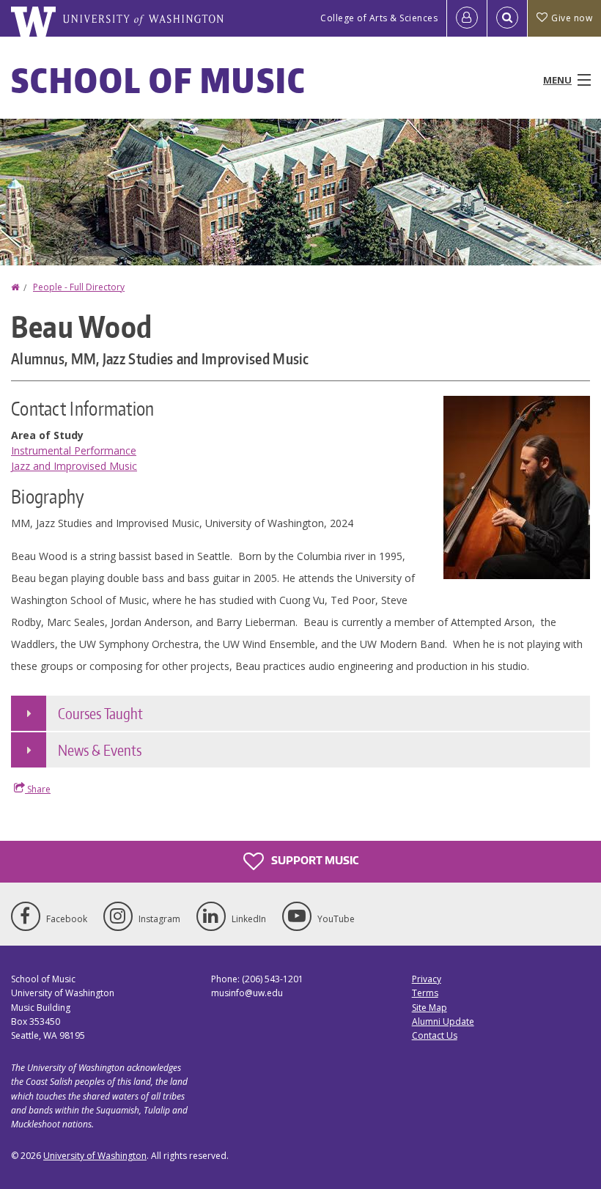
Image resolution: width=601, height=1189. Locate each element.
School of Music (158, 80)
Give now (571, 18)
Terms (425, 993)
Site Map (429, 1007)
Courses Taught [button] (100, 713)
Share (38, 789)
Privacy (426, 979)
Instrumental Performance (73, 450)
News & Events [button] (99, 749)
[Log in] (467, 18)
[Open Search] (507, 18)
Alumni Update (443, 1021)
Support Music (313, 860)
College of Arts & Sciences (379, 18)
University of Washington (95, 1155)
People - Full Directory (79, 287)
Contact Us (434, 1035)
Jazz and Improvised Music (74, 466)
